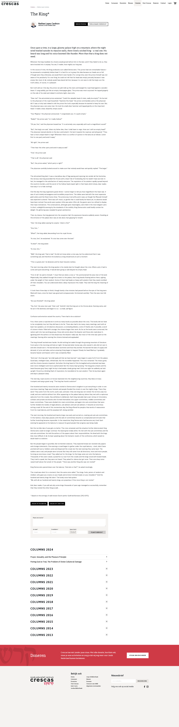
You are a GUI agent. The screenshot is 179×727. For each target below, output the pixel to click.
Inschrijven (142, 681)
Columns (137, 3)
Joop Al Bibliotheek (92, 677)
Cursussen (114, 3)
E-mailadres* (54, 529)
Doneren (155, 3)
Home (107, 3)
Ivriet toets (74, 686)
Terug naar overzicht (98, 24)
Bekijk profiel (81, 24)
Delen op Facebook (39, 503)
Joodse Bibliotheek (76, 688)
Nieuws (130, 3)
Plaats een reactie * (38, 517)
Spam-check (73, 529)
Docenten (123, 3)
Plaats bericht (97, 532)
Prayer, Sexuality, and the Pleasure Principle (48, 557)
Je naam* (35, 529)
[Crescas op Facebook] (144, 686)
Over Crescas (147, 3)
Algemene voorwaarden (93, 686)
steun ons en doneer (137, 655)
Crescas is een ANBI (92, 684)
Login (170, 3)
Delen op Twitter (57, 503)
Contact (163, 3)
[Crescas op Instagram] (147, 686)
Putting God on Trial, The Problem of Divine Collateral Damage (56, 562)
